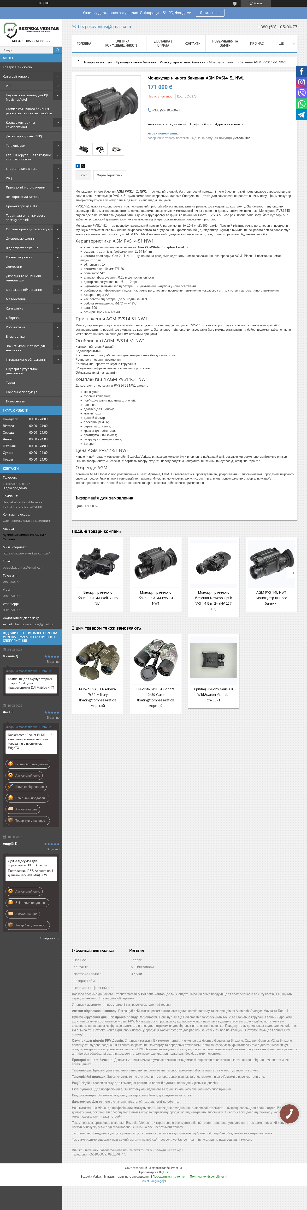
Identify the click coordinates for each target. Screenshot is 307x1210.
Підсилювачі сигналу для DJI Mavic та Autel (27, 97)
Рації (9, 178)
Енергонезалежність (21, 168)
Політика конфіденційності (121, 43)
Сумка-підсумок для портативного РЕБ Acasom (27, 863)
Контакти (193, 43)
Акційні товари (142, 967)
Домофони (14, 266)
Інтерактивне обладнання (26, 359)
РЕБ (9, 86)
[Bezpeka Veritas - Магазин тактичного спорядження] (31, 31)
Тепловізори (15, 145)
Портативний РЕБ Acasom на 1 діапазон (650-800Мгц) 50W (30, 873)
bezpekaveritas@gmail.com (23, 567)
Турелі (11, 382)
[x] (83, 167)
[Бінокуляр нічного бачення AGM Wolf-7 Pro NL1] (97, 564)
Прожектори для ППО (22, 206)
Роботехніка (15, 327)
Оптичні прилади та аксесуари (29, 229)
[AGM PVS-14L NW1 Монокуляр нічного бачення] (271, 564)
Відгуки (136, 974)
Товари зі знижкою (17, 67)
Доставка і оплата (163, 43)
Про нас (257, 43)
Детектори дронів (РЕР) (24, 136)
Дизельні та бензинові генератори (23, 278)
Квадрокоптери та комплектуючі (20, 124)
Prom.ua (176, 1168)
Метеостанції (16, 299)
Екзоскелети (15, 401)
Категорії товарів (16, 76)
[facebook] (78, 167)
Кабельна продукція (21, 392)
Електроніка (15, 336)
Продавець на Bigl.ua (153, 1172)
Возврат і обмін (85, 981)
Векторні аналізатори (23, 197)
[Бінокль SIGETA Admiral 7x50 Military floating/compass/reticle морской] (97, 661)
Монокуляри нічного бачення (182, 62)
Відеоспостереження (22, 248)
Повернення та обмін (225, 43)
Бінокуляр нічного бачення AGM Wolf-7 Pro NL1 (98, 598)
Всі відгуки (47, 938)
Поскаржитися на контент (170, 1176)
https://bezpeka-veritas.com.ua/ (26, 553)
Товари (136, 960)
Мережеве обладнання (24, 289)
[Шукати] (57, 50)
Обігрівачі (13, 318)
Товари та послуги (97, 62)
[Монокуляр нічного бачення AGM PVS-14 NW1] (155, 564)
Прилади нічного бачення (26, 187)
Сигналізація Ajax (19, 257)
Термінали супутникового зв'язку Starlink (25, 217)
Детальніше (210, 13)
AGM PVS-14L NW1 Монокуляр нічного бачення (271, 598)
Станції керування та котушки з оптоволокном (29, 157)
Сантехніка (14, 308)
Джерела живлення (20, 238)
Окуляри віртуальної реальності (22, 371)
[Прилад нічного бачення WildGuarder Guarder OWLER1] (213, 661)
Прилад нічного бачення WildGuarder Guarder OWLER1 (214, 694)
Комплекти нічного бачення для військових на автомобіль (29, 111)
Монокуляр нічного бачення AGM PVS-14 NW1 (156, 598)
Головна (84, 43)
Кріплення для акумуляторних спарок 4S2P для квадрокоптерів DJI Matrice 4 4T (31, 683)
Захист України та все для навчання (26, 348)
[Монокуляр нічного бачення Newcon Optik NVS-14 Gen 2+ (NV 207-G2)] (213, 564)
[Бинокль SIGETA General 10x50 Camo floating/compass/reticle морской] (155, 661)
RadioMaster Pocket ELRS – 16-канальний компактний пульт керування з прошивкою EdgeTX (30, 741)
